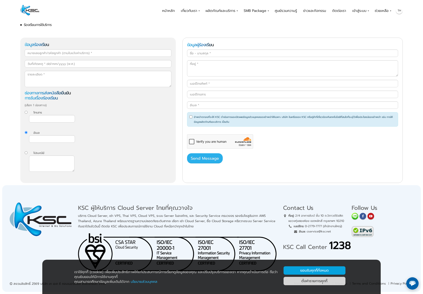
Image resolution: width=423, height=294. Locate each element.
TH (399, 11)
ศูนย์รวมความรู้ (286, 10)
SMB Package (255, 10)
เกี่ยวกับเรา (189, 10)
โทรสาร (37, 112)
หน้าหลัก (168, 10)
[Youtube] (370, 216)
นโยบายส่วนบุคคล (144, 281)
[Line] (355, 216)
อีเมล (36, 133)
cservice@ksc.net (319, 231)
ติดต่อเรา (339, 10)
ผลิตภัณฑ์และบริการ (220, 10)
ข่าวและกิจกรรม (314, 10)
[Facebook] (363, 216)
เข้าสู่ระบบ (359, 10)
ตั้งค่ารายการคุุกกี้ (314, 281)
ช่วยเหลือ (382, 10)
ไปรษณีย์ (38, 153)
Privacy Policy (401, 283)
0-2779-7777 (313, 226)
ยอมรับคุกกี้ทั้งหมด (314, 270)
